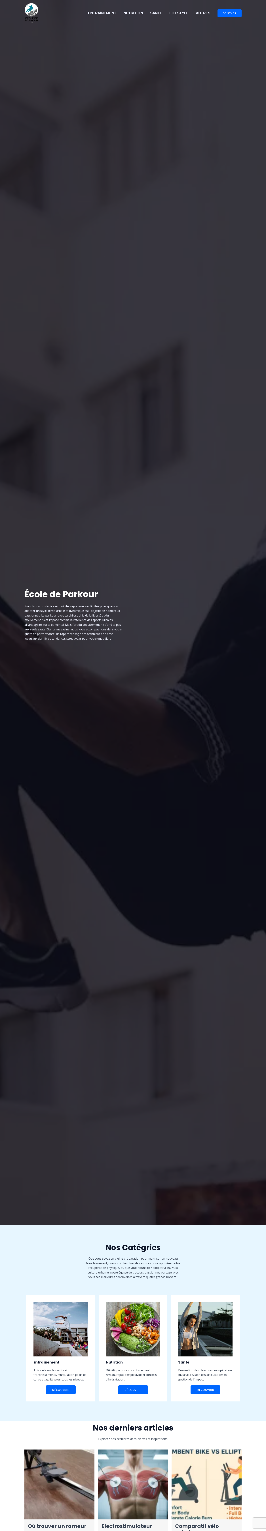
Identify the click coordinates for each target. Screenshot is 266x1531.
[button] (230, 13)
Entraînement (102, 13)
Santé (156, 13)
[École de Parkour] (31, 13)
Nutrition (133, 13)
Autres (203, 13)
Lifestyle (179, 13)
